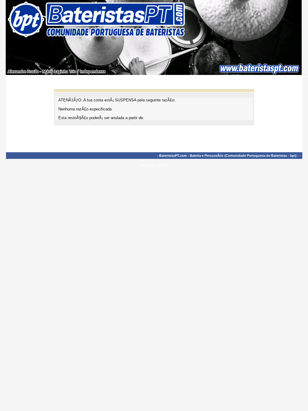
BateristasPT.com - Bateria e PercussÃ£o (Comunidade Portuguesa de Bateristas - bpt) (228, 155)
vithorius (162, 165)
